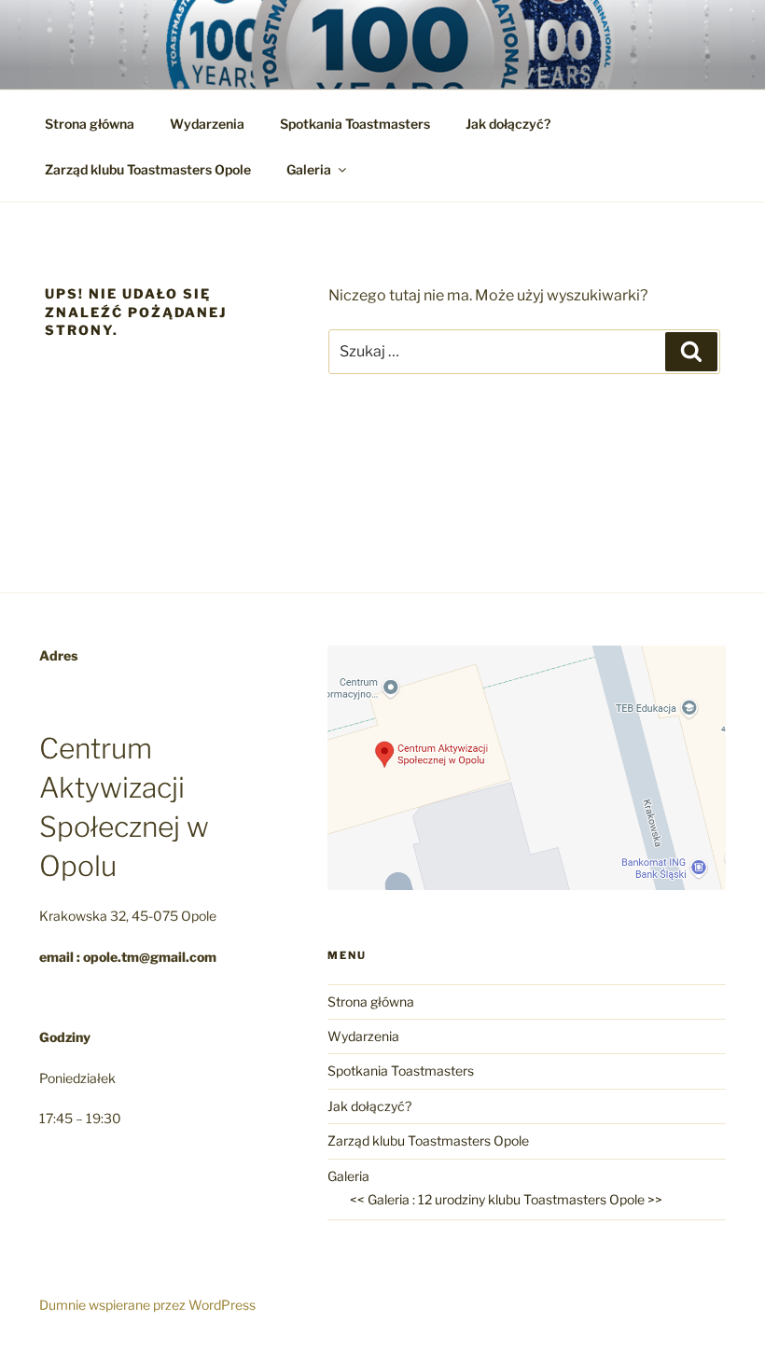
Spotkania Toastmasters (355, 124)
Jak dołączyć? (508, 124)
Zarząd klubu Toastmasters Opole (148, 169)
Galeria (308, 169)
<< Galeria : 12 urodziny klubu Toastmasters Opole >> (506, 1199)
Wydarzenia (207, 124)
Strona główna (89, 124)
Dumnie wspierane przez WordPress (147, 1305)
